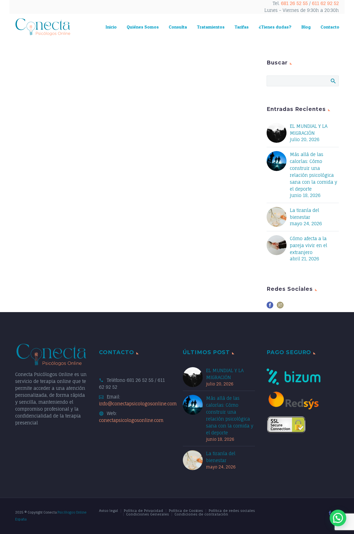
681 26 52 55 (294, 3)
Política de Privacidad (143, 510)
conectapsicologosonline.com (131, 420)
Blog (306, 27)
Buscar (333, 81)
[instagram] (280, 307)
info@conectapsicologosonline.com (138, 403)
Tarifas (242, 27)
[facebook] (270, 307)
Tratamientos (211, 27)
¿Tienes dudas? (275, 27)
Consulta (178, 27)
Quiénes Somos (143, 27)
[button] (338, 518)
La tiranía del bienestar (304, 214)
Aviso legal (108, 510)
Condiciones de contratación (201, 514)
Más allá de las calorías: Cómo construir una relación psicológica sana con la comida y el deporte (313, 172)
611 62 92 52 (325, 3)
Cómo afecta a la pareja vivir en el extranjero (308, 245)
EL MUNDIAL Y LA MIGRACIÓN (308, 129)
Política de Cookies (186, 510)
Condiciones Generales (147, 514)
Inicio (111, 27)
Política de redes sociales (232, 510)
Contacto (330, 27)
